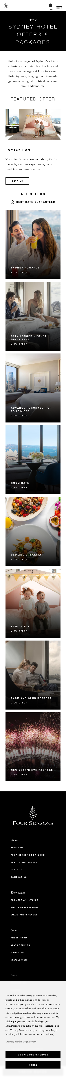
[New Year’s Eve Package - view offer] (33, 746)
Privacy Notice (14, 1041)
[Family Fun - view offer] (33, 603)
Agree (33, 1065)
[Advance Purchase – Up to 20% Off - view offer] (33, 387)
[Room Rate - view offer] (33, 459)
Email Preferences (24, 915)
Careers (16, 870)
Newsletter (19, 960)
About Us (17, 847)
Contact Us (19, 877)
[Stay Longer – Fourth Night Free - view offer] (33, 316)
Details (17, 181)
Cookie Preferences (33, 1055)
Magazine (17, 952)
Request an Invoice (24, 900)
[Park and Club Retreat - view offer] (33, 675)
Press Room (19, 938)
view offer (19, 272)
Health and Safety (24, 862)
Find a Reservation (24, 907)
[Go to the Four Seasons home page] (6, 5)
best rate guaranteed (35, 201)
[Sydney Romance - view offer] (33, 244)
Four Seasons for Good (28, 855)
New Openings (20, 945)
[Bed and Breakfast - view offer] (33, 531)
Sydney (33, 19)
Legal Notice (29, 1041)
